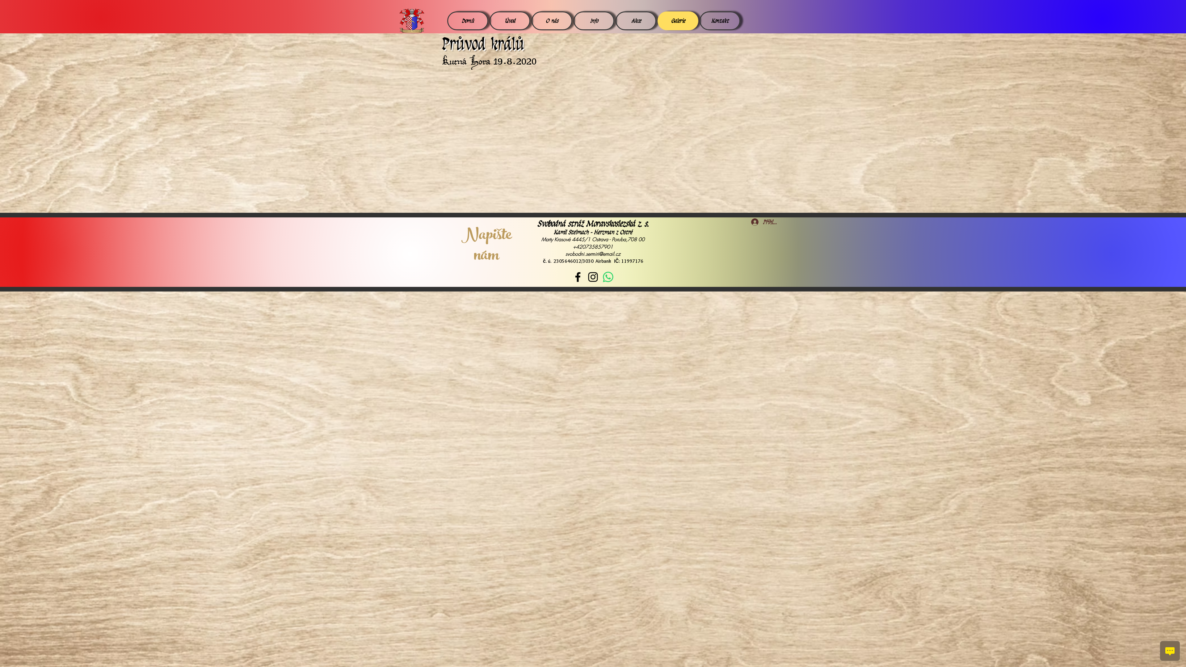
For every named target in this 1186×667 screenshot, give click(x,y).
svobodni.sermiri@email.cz (593, 253)
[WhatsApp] (608, 277)
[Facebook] (577, 277)
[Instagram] (593, 277)
